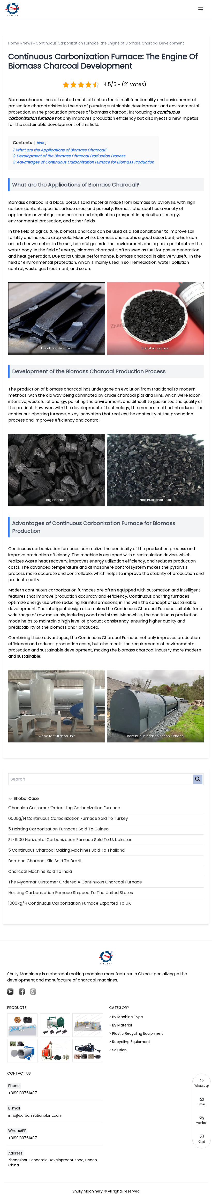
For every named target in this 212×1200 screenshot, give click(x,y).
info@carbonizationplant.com (35, 1115)
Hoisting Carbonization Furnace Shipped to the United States (70, 893)
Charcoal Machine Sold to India (40, 871)
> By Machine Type (126, 1016)
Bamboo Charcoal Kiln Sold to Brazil (44, 861)
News (27, 43)
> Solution (118, 1050)
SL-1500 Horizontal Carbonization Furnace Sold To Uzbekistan (70, 840)
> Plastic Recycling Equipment (136, 1033)
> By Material (120, 1025)
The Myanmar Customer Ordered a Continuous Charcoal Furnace (75, 882)
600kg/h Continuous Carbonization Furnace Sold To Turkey (68, 818)
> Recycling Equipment (129, 1041)
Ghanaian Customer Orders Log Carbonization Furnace (64, 808)
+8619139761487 (22, 1093)
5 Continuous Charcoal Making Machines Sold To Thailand (66, 850)
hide (40, 143)
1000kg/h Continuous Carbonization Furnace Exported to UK (69, 903)
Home (13, 43)
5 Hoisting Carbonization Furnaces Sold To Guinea (58, 829)
